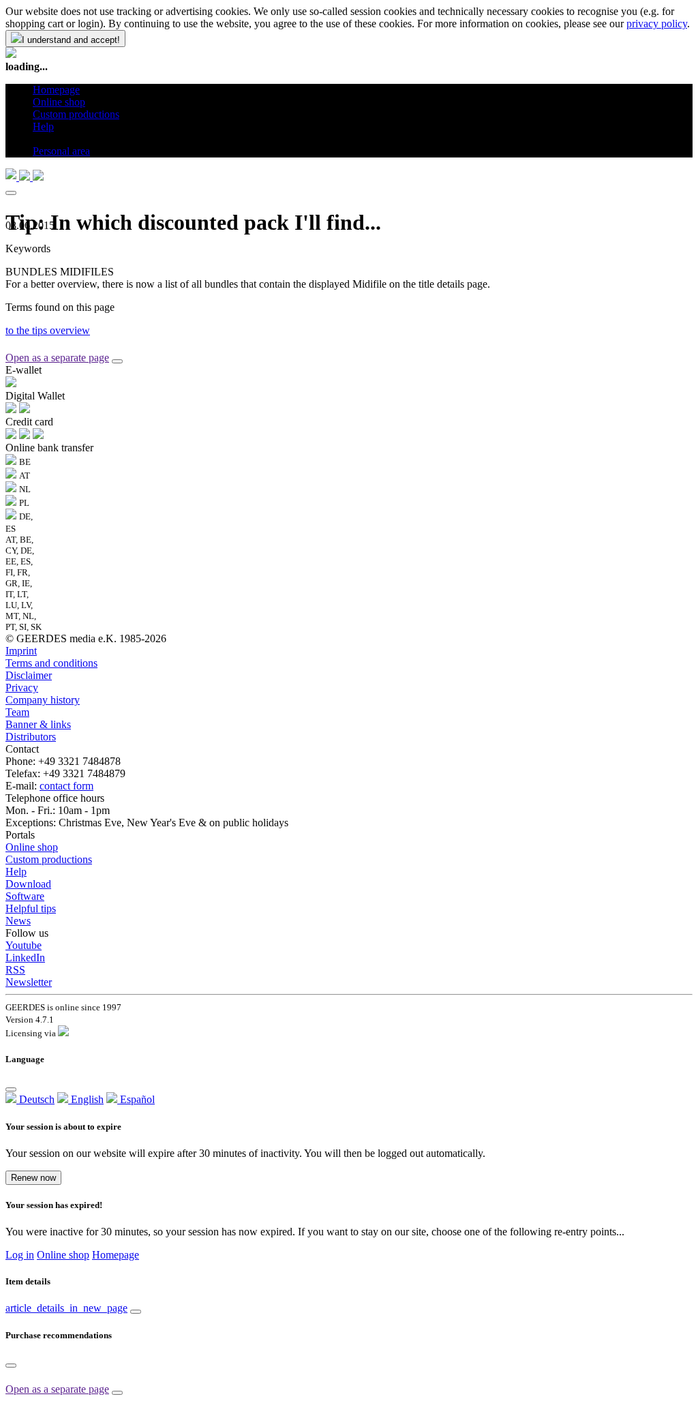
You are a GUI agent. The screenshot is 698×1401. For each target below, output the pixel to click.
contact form (66, 786)
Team (17, 712)
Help (16, 871)
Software (24, 896)
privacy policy (656, 23)
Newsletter (28, 982)
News (18, 921)
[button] (38, 139)
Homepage (115, 1255)
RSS (15, 970)
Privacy (21, 687)
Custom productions (48, 859)
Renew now (33, 1178)
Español (136, 1099)
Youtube (23, 945)
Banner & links (38, 724)
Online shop (31, 847)
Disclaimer (28, 675)
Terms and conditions (51, 663)
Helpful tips (30, 908)
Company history (42, 700)
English (86, 1099)
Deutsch (35, 1099)
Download (28, 884)
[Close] (10, 193)
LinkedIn (25, 957)
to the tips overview (47, 330)
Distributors (30, 736)
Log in (19, 1255)
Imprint (21, 651)
